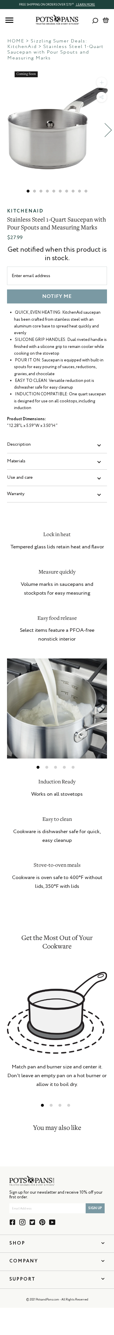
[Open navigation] (9, 20)
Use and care (20, 477)
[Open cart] (106, 20)
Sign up (95, 1208)
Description (19, 444)
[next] (108, 130)
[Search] (95, 20)
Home (15, 41)
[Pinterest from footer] (42, 1222)
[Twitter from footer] (32, 1222)
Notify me (57, 296)
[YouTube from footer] (52, 1222)
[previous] (5, 130)
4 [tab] (64, 767)
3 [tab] (55, 767)
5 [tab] (73, 767)
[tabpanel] (57, 708)
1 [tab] (38, 767)
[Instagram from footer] (22, 1222)
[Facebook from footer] (12, 1222)
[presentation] (57, 4)
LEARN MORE (85, 4)
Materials (16, 461)
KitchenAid (25, 211)
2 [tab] (46, 767)
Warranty (16, 494)
